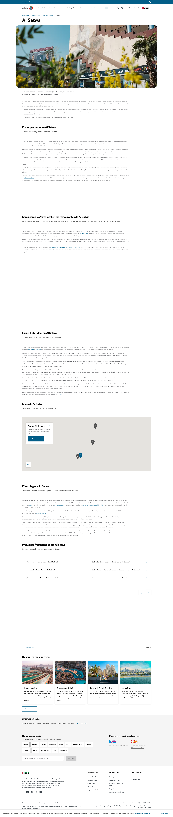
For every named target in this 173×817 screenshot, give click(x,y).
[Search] (118, 8)
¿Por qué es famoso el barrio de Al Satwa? (42, 562)
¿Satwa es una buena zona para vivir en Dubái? (109, 578)
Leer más (27, 639)
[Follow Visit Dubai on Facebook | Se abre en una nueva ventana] (23, 792)
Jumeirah (38, 349)
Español (128, 8)
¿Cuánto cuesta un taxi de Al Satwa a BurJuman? (44, 578)
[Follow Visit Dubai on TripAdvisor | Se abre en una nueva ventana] (32, 792)
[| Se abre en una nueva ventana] (27, 792)
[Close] (50, 426)
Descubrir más (29, 709)
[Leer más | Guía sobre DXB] (135, 611)
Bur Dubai (31, 349)
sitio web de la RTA (41, 513)
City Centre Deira (59, 505)
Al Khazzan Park (29, 178)
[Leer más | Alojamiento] (103, 611)
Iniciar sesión (136, 8)
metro (31, 505)
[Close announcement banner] (150, 2)
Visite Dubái (25, 15)
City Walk (59, 394)
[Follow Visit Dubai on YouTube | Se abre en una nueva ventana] (41, 792)
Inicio (38, 8)
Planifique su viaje (96, 8)
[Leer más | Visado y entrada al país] (37, 611)
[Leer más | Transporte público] (70, 611)
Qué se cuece (83, 8)
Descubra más (29, 647)
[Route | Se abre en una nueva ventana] (28, 464)
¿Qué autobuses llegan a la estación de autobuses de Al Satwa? (115, 570)
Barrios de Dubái (48, 15)
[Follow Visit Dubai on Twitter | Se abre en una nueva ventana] (36, 792)
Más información (36, 439)
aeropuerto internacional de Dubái (93, 505)
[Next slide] (141, 261)
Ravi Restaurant (83, 233)
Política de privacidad (134, 806)
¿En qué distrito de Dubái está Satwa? (40, 570)
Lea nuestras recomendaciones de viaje (54, 2)
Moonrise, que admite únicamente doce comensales (65, 247)
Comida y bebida (71, 8)
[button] (165, 813)
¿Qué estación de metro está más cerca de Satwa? (110, 562)
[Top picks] (122, 8)
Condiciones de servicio (144, 807)
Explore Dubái (45, 8)
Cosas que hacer (58, 8)
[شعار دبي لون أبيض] (25, 773)
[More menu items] (106, 8)
